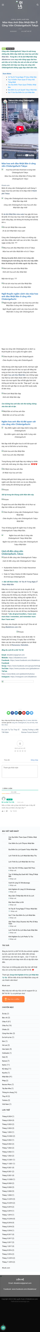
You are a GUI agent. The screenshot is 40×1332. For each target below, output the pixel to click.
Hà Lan (4, 1045)
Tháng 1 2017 (7, 1246)
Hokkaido (5, 1053)
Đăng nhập (34, 760)
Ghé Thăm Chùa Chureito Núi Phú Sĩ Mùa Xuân (23, 923)
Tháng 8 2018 (7, 1223)
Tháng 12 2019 (7, 1199)
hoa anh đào (30, 722)
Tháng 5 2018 (7, 1227)
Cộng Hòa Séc (7, 1033)
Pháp (4, 1081)
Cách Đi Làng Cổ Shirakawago (19, 883)
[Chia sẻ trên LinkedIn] (27, 713)
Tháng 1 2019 (7, 1215)
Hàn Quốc (5, 1049)
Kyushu (4, 1073)
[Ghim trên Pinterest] (24, 713)
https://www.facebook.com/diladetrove (25, 660)
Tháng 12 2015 (7, 1258)
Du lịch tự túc (7, 1037)
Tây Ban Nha (6, 1088)
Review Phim (6, 1085)
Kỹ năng (5, 1069)
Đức (3, 1041)
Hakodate (24, 645)
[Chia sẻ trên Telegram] (31, 713)
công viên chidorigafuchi (19, 722)
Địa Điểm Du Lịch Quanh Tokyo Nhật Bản (22, 90)
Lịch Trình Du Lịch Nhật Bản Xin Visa (21, 862)
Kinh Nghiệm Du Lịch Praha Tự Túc (21, 937)
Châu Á (13, 19)
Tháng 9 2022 (7, 1140)
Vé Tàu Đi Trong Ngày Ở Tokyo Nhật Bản (22, 77)
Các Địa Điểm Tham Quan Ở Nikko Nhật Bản (23, 838)
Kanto (19, 19)
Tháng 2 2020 (7, 1191)
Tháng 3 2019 (7, 1211)
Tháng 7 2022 (7, 1148)
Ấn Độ (4, 1014)
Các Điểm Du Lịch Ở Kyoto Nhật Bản (21, 843)
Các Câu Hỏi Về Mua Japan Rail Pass (22, 868)
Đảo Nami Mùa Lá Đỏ (16, 902)
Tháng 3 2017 (7, 1242)
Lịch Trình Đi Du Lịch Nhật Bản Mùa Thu (23, 856)
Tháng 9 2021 (7, 1168)
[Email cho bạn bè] (20, 713)
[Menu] (3, 4)
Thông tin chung (8, 1092)
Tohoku (4, 1100)
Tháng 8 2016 (7, 1250)
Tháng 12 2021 (7, 1160)
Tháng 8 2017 (7, 1234)
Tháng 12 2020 (7, 1179)
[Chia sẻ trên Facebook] (12, 713)
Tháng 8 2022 (7, 1144)
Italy (3, 1057)
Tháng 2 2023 (7, 1128)
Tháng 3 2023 (7, 1124)
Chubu (4, 1029)
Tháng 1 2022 (7, 1156)
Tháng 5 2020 (7, 1187)
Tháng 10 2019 (7, 1203)
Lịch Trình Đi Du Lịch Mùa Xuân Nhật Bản (23, 930)
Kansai (4, 1061)
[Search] (37, 5)
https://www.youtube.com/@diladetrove (24, 668)
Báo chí (4, 1018)
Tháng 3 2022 (7, 1152)
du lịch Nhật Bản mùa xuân (14, 214)
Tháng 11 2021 (7, 1164)
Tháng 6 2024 (7, 1120)
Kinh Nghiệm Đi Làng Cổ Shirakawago (22, 889)
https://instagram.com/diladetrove (23, 677)
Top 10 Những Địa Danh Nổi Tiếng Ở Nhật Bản (23, 875)
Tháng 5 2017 (7, 1238)
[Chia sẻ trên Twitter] (16, 713)
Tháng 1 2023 (7, 1132)
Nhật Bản (25, 19)
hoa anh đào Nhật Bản (16, 375)
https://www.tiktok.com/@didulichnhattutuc (18, 674)
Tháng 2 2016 (7, 1254)
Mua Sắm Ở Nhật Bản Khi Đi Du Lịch (21, 896)
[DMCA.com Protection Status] (8, 49)
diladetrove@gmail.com (16, 655)
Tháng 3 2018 (7, 1231)
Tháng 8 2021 (7, 1171)
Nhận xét (12, 870)
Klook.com (6, 185)
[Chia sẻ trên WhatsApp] (8, 713)
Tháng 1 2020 (7, 1195)
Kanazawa (16, 645)
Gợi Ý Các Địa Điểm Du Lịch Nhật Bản (21, 92)
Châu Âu (5, 1025)
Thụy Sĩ (4, 1096)
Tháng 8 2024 (7, 1116)
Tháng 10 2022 (7, 1136)
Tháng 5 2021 (7, 1175)
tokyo (6, 725)
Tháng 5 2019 (7, 1207)
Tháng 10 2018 (7, 1219)
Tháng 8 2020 (7, 1183)
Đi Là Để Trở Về (26, 31)
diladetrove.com (8, 59)
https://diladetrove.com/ (18, 658)
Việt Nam (5, 1104)
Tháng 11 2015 (7, 1262)
